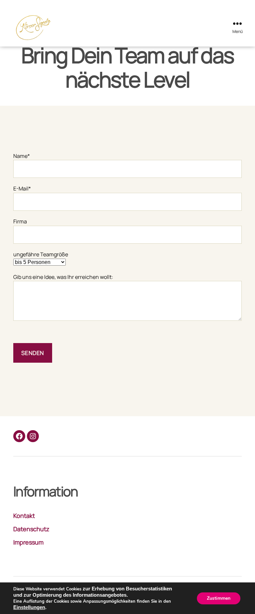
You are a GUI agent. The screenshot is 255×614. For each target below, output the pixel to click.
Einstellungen (29, 607)
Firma (20, 221)
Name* (21, 156)
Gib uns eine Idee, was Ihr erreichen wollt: (63, 277)
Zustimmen (218, 598)
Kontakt (24, 516)
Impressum (28, 542)
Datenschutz (31, 529)
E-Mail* (22, 188)
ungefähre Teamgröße (40, 254)
